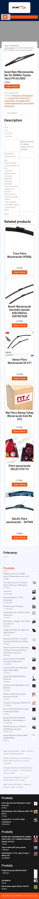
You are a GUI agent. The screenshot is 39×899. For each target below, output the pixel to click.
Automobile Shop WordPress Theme (16, 896)
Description (12, 113)
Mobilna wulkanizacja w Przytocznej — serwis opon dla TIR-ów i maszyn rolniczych (17, 760)
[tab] (5, 17)
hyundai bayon (9, 101)
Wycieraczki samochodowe (22, 96)
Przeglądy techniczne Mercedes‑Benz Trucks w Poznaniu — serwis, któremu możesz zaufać (18, 770)
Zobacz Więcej (12, 86)
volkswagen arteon (23, 101)
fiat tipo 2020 (14, 98)
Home (6, 45)
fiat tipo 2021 (25, 98)
